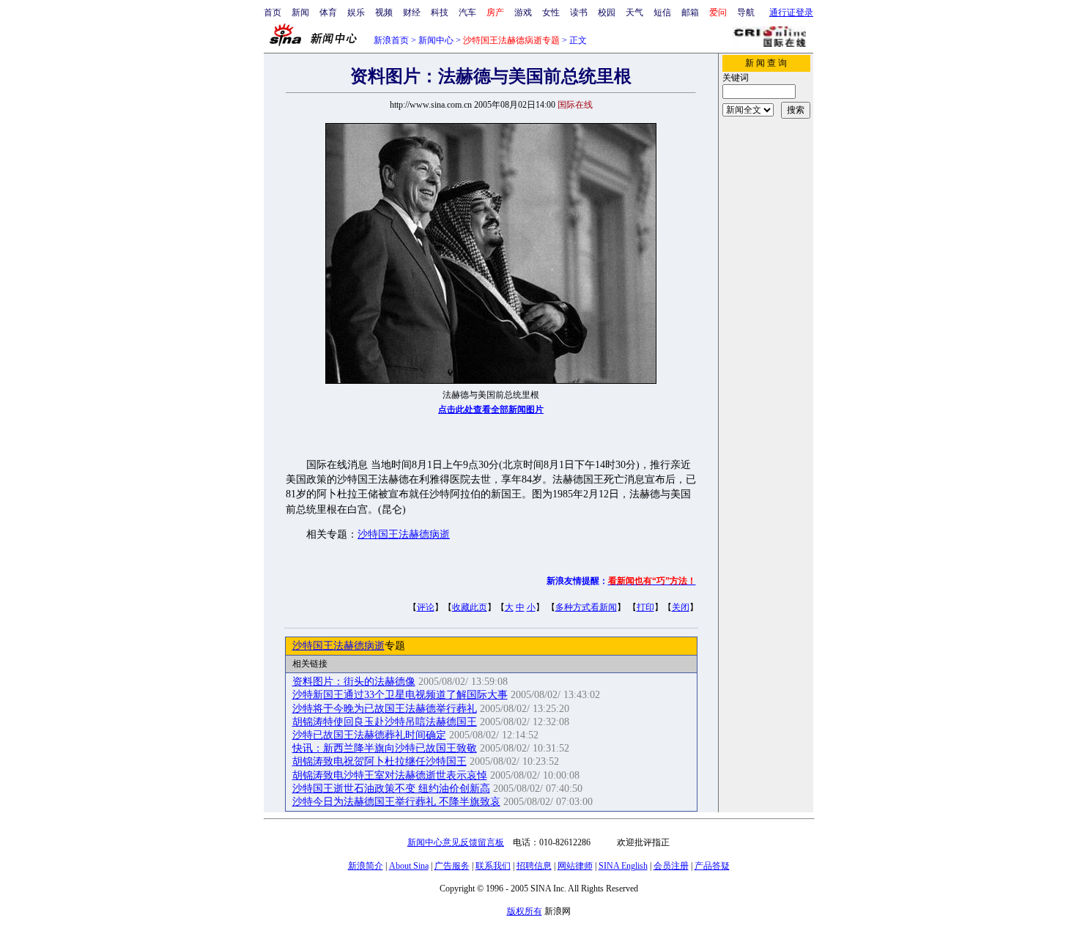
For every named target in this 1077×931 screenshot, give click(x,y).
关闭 (680, 607)
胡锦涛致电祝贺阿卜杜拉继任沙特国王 (379, 761)
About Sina (409, 866)
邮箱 (690, 12)
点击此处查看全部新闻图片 (491, 409)
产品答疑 (712, 866)
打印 (645, 607)
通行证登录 (791, 12)
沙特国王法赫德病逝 (404, 534)
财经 (412, 12)
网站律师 (575, 866)
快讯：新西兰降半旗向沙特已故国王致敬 (384, 748)
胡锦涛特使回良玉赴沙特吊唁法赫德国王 (384, 721)
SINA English (623, 866)
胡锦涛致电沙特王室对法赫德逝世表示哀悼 (389, 775)
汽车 (467, 12)
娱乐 (356, 12)
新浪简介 (365, 866)
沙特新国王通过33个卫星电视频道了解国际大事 (400, 694)
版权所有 (524, 911)
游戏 (523, 12)
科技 (439, 12)
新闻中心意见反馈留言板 (455, 842)
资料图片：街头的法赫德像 (353, 681)
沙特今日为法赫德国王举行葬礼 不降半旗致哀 (396, 801)
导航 (746, 12)
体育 (328, 12)
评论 (425, 607)
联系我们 (493, 866)
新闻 (300, 12)
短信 (662, 12)
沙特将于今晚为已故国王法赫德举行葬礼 (384, 708)
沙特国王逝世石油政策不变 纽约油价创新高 (391, 788)
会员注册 (671, 866)
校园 (606, 12)
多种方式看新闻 (586, 607)
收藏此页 (469, 607)
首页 (272, 12)
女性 (551, 12)
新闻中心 (436, 40)
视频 (384, 12)
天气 (634, 12)
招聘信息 (534, 866)
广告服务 (452, 866)
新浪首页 (391, 40)
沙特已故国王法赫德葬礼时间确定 (369, 735)
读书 (579, 12)
